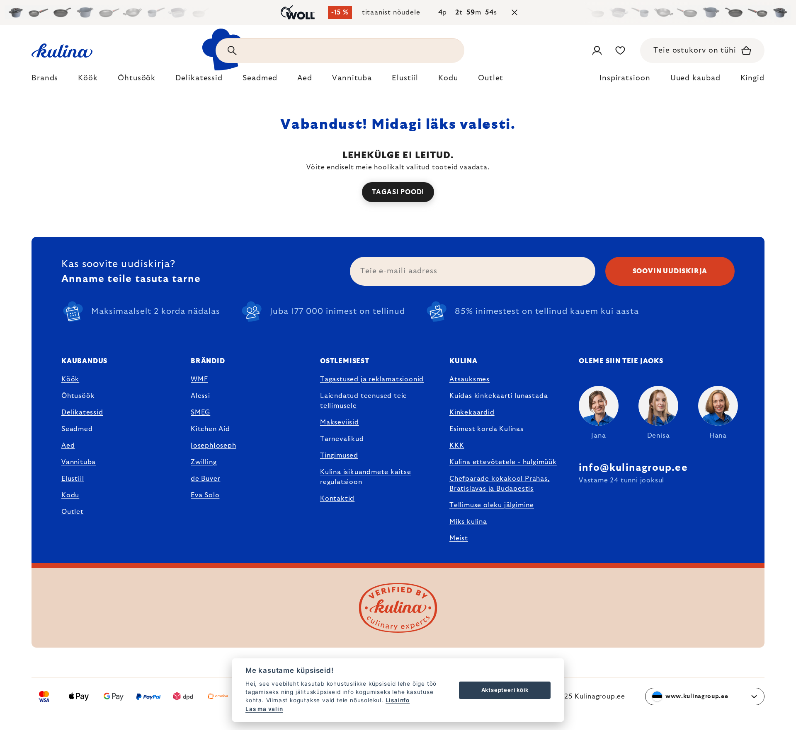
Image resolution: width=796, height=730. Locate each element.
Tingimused (339, 455)
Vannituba (78, 462)
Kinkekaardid (472, 412)
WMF (199, 379)
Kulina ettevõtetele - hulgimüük (503, 462)
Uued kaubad (695, 78)
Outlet (72, 511)
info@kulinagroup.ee (633, 468)
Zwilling (203, 462)
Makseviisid (339, 422)
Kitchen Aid (210, 429)
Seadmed (77, 429)
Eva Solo (205, 495)
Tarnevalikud (342, 439)
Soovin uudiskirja (670, 271)
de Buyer (205, 478)
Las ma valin (264, 709)
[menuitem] (45, 80)
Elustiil (72, 478)
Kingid (752, 78)
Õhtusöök (78, 396)
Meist (458, 538)
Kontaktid (337, 498)
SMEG (200, 412)
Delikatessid (82, 412)
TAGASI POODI (398, 192)
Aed (68, 445)
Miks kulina (468, 521)
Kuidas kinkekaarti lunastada (498, 396)
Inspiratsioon (624, 78)
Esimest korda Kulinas (486, 429)
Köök (70, 379)
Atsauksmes (469, 379)
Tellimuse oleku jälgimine (491, 505)
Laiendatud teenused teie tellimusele (363, 401)
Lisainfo (398, 700)
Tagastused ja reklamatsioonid (372, 379)
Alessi (200, 396)
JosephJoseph (213, 445)
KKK (456, 445)
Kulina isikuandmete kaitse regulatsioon (365, 477)
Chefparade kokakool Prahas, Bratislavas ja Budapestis (499, 483)
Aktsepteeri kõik (505, 690)
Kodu (70, 495)
